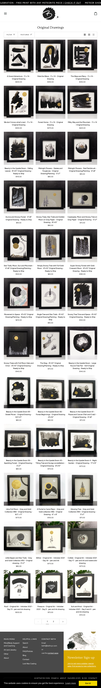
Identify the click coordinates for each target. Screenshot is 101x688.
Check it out (73, 3)
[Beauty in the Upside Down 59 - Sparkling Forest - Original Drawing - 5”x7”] (19, 440)
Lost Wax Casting (29, 664)
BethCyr (40, 678)
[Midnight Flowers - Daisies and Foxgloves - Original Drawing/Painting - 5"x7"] (50, 148)
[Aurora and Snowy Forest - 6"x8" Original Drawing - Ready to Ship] (19, 196)
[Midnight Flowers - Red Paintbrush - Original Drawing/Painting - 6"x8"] (82, 148)
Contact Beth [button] (49, 639)
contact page (53, 653)
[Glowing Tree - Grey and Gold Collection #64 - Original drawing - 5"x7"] (82, 489)
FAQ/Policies (28, 651)
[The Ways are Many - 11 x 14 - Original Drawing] (82, 56)
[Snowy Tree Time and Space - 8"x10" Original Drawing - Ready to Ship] (82, 294)
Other (6, 654)
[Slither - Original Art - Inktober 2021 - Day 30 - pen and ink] (50, 537)
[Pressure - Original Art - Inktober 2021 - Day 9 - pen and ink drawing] (50, 586)
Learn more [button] (70, 683)
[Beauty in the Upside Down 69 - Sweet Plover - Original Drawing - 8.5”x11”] (19, 391)
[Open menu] (8, 13)
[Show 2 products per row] (85, 35)
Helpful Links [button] (30, 639)
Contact (26, 659)
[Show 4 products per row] (94, 35)
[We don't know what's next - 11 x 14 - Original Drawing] (19, 102)
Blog (24, 655)
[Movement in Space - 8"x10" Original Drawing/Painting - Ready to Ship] (19, 294)
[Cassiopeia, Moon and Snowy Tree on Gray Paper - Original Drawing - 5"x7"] (82, 196)
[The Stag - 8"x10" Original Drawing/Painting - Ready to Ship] (50, 343)
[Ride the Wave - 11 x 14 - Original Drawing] (50, 56)
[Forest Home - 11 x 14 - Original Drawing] (50, 102)
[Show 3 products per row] (89, 35)
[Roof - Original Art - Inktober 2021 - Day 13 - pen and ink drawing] (19, 586)
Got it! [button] (88, 683)
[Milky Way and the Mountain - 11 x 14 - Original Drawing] (82, 102)
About (6, 658)
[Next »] (63, 621)
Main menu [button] (9, 639)
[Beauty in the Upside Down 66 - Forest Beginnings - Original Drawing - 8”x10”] (50, 391)
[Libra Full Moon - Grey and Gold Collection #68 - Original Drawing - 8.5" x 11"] (19, 489)
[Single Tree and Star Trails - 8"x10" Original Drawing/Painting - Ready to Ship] (50, 294)
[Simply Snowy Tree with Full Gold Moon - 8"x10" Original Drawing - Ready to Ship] (50, 245)
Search (25, 643)
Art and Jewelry (10, 650)
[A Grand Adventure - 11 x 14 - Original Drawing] (19, 56)
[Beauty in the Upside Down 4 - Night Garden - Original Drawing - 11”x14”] (82, 440)
